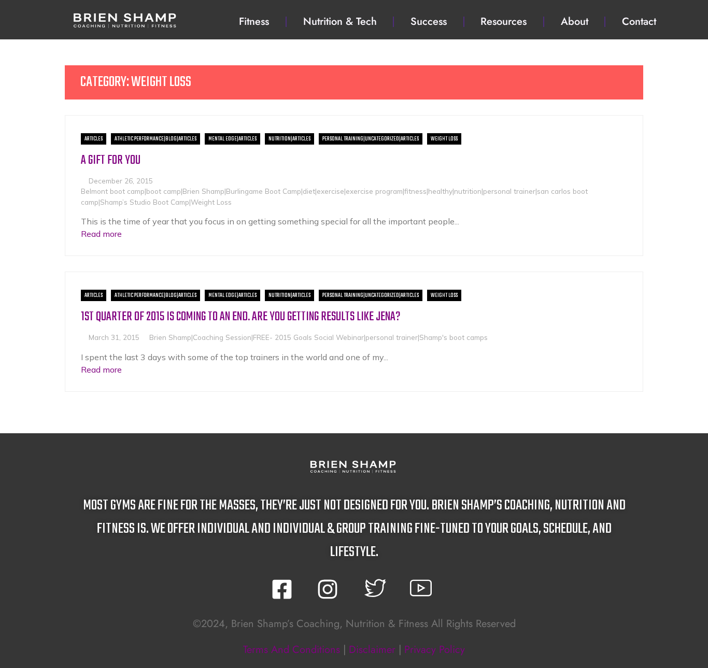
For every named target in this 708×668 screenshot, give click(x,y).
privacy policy (434, 649)
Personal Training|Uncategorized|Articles (370, 139)
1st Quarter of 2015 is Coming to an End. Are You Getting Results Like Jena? (240, 316)
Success (428, 21)
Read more (101, 234)
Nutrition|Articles (289, 139)
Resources (503, 21)
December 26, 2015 (121, 180)
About (574, 21)
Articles (93, 139)
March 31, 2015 (114, 337)
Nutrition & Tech (340, 21)
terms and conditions (291, 649)
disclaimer (372, 649)
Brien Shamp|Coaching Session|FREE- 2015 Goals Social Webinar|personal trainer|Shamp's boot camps (318, 337)
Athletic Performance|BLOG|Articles (155, 139)
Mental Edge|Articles (232, 139)
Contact (639, 21)
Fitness (254, 21)
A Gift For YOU (110, 160)
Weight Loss (444, 139)
